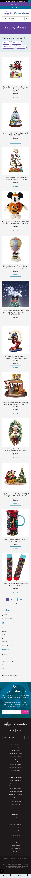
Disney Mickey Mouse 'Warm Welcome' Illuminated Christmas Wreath (15, 450)
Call (3, 876)
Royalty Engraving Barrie (15, 780)
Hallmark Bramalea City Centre (15, 747)
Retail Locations (15, 4)
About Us (15, 842)
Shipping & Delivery (15, 835)
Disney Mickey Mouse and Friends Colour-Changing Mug (15, 540)
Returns (15, 832)
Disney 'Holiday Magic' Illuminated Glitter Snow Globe (15, 134)
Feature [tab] (4, 671)
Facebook (10, 730)
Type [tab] (3, 638)
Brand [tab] (3, 634)
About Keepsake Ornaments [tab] (9, 675)
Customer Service (15, 804)
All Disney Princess (8, 46)
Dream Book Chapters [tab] (8, 661)
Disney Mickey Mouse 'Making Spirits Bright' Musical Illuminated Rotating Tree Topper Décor (15, 312)
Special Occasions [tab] (7, 615)
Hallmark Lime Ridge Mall (15, 764)
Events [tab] (3, 658)
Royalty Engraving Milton (15, 788)
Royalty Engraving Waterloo (15, 794)
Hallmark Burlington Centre (15, 753)
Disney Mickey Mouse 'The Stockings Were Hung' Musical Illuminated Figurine (15, 405)
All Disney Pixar (17, 42)
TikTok (20, 730)
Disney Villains (21, 46)
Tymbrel (27, 864)
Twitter (13, 730)
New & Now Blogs (15, 848)
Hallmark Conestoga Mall (15, 756)
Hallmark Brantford (15, 750)
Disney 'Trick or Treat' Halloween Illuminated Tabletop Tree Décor (15, 178)
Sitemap (19, 858)
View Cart (19, 876)
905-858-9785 (16, 7)
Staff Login (15, 851)
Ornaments (6, 650)
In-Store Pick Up (15, 827)
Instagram (17, 730)
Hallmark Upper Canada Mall (15, 770)
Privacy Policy (6, 858)
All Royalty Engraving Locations (15, 797)
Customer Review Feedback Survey (15, 809)
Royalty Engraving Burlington (15, 783)
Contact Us (15, 807)
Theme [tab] (3, 628)
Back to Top (25, 858)
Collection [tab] (4, 654)
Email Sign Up (15, 817)
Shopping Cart (18, 875)
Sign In (27, 876)
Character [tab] (4, 641)
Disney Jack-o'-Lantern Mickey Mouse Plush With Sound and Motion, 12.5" (15, 223)
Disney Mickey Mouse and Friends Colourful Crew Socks (15, 585)
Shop (11, 876)
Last (21, 599)
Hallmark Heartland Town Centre (15, 761)
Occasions (6, 610)
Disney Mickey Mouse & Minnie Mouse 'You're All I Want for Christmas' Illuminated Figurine (15, 495)
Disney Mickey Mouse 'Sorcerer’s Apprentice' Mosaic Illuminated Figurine (15, 358)
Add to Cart (15, 97)
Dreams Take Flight (15, 845)
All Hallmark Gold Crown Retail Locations (15, 773)
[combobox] (13, 18)
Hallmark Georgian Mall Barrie (15, 759)
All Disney (5, 42)
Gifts (3, 623)
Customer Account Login (15, 819)
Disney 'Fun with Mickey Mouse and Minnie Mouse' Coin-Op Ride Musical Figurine (15, 89)
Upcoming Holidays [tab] (7, 618)
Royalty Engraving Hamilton (15, 785)
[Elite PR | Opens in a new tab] (15, 861)
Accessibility (13, 858)
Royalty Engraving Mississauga (15, 791)
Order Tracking (15, 830)
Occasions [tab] (4, 631)
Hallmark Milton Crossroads (15, 767)
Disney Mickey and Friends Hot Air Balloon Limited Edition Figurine (15, 267)
